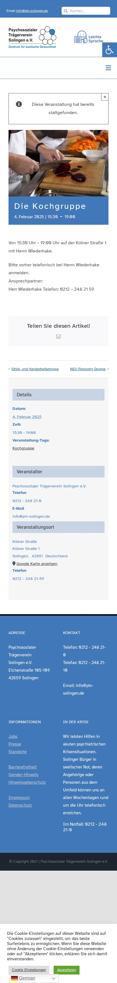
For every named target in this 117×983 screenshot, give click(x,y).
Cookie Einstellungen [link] (29, 970)
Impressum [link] (19, 797)
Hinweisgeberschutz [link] (27, 782)
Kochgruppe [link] (23, 448)
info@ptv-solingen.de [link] (32, 11)
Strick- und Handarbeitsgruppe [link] (35, 368)
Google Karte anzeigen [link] (36, 563)
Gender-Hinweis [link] (23, 774)
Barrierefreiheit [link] (23, 767)
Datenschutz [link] (20, 805)
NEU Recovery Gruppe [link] (88, 368)
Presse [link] (15, 744)
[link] (109, 49)
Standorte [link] (18, 751)
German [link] (26, 978)
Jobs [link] (13, 736)
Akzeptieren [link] (66, 970)
